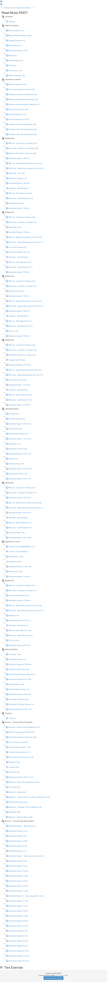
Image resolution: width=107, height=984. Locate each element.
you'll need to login (62, 975)
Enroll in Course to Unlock (53, 978)
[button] (1, 2)
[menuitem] (1, 5)
